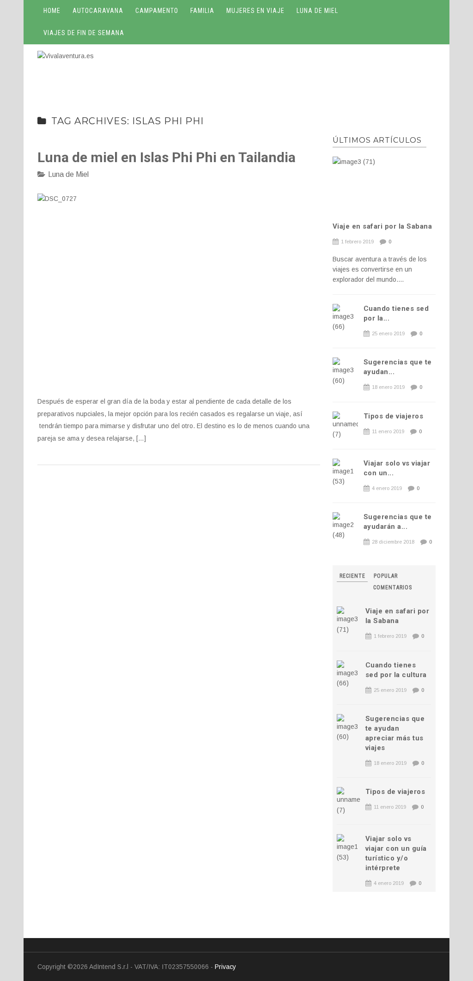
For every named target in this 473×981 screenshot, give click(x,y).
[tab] (353, 576)
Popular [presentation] (386, 576)
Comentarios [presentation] (392, 587)
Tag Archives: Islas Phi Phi (127, 121)
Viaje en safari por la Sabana (382, 226)
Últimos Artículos (377, 140)
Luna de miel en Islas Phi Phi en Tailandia (166, 157)
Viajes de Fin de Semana (83, 32)
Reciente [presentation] (352, 576)
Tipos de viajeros (394, 416)
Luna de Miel (68, 174)
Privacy (225, 966)
